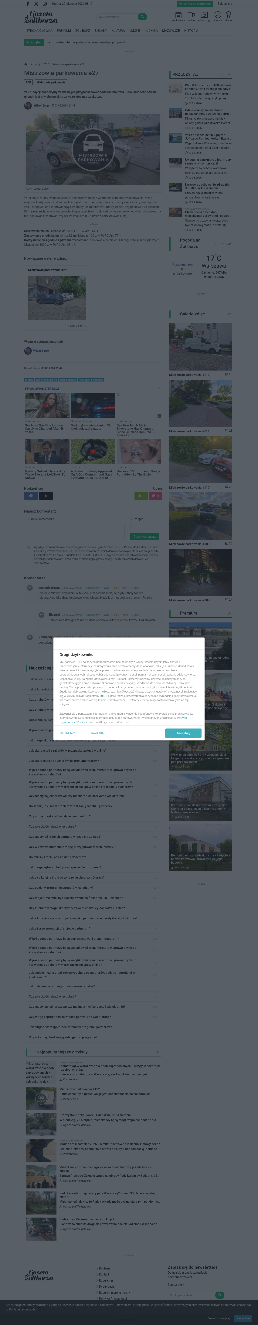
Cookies (82, 721)
